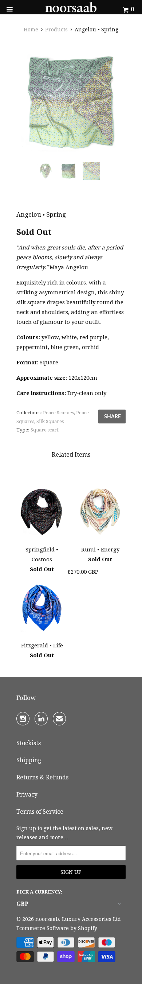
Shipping (28, 760)
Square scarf (45, 430)
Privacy (27, 794)
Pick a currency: (39, 892)
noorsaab (47, 919)
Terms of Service (39, 811)
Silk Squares (50, 421)
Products (56, 29)
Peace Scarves (58, 412)
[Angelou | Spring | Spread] (71, 102)
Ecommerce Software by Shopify (56, 928)
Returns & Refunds (42, 777)
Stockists (28, 743)
